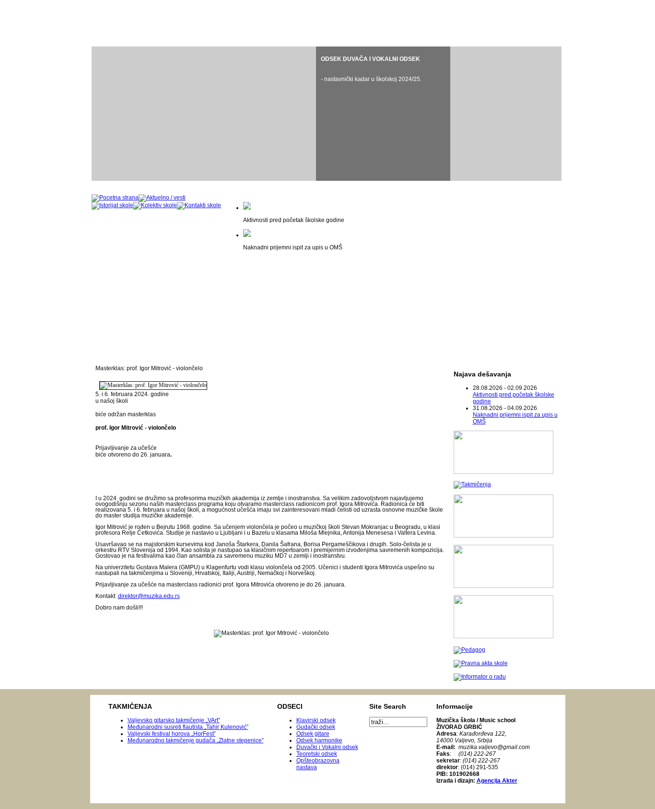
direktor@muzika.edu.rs (149, 596)
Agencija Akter (497, 780)
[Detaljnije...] (383, 114)
